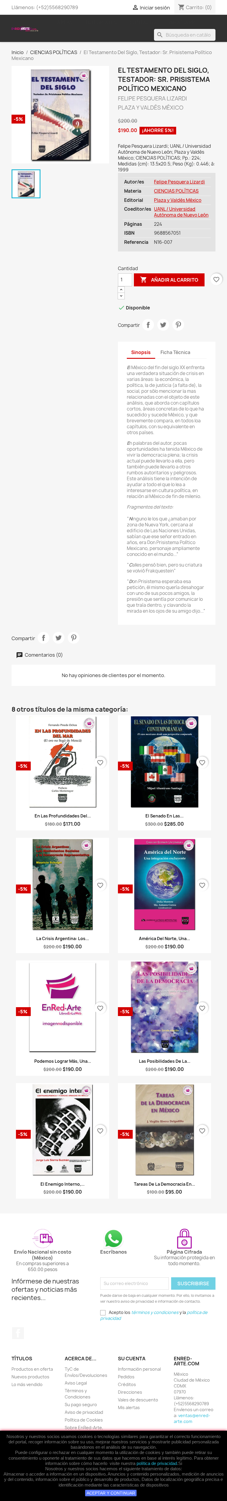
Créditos (127, 1384)
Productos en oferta (32, 1369)
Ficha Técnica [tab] (175, 352)
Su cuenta (131, 1358)
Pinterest (178, 325)
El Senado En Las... (164, 816)
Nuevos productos (30, 1377)
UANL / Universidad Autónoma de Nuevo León (181, 212)
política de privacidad (157, 1463)
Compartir (148, 325)
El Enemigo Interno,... (62, 1184)
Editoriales (101, 22)
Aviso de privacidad (84, 1412)
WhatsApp (182, 22)
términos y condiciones (155, 1312)
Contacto (142, 22)
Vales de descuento (138, 1400)
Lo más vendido (27, 1384)
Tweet (163, 325)
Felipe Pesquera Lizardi (179, 182)
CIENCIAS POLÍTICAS (176, 191)
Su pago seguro (81, 1404)
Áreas (65, 22)
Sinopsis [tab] (141, 352)
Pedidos (126, 1377)
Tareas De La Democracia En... (164, 1184)
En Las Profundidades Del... (63, 816)
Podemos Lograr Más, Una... (62, 1061)
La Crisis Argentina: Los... (62, 938)
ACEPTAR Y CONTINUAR (111, 1493)
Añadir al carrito (169, 279)
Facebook (18, 1333)
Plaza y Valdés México (177, 200)
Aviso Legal (76, 1383)
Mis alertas (129, 1407)
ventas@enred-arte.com (192, 1418)
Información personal (139, 1369)
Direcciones (130, 1392)
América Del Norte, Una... (164, 938)
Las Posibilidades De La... (164, 1061)
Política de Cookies (84, 1420)
